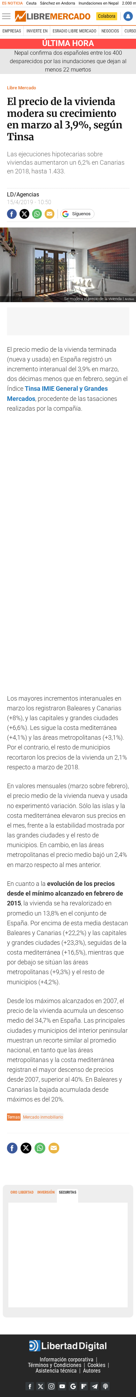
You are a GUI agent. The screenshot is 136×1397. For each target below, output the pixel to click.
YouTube (62, 1386)
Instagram (51, 1386)
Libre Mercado (21, 87)
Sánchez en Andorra (57, 3)
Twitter (40, 1386)
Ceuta (31, 3)
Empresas (11, 31)
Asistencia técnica (56, 1370)
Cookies (96, 1365)
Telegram (94, 1386)
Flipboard (84, 1386)
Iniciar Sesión (128, 16)
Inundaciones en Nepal (98, 3)
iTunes (105, 1386)
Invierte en (37, 31)
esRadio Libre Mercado (74, 31)
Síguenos (81, 213)
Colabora (106, 16)
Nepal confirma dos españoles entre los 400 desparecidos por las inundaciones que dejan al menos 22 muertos (68, 61)
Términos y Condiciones (54, 1365)
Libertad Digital (68, 1345)
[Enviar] (37, 214)
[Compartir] (12, 214)
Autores (91, 1370)
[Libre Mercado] (52, 16)
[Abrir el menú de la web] (8, 16)
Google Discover (73, 1386)
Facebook (29, 1386)
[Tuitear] (24, 214)
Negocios (110, 31)
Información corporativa (66, 1359)
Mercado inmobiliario (43, 1117)
